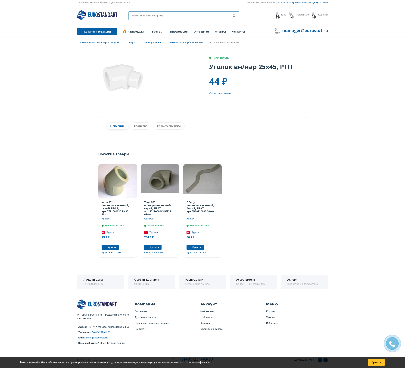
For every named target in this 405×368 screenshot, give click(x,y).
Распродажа (136, 31)
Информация (179, 31)
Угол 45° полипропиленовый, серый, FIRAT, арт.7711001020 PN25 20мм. (115, 208)
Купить (112, 247)
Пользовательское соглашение (92, 3)
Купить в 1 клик (111, 252)
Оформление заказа (211, 329)
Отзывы (220, 31)
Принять (376, 362)
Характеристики (169, 126)
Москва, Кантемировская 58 (261, 3)
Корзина (205, 323)
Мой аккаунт (207, 311)
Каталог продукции (97, 31)
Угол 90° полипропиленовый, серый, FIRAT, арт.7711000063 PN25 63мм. (157, 208)
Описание (117, 126)
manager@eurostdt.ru (305, 30)
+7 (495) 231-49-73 (100, 332)
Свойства (140, 126)
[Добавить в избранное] (234, 93)
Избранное (206, 317)
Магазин (270, 317)
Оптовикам (201, 31)
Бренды (157, 31)
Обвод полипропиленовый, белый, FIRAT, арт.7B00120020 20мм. (201, 207)
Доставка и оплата (120, 3)
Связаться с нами (220, 93)
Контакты (238, 31)
